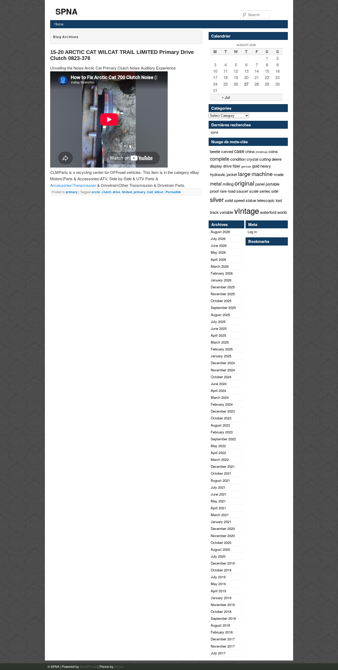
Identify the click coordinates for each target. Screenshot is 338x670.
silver (217, 199)
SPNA (66, 11)
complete (219, 158)
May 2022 (218, 445)
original (244, 183)
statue (251, 200)
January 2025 (221, 355)
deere (276, 159)
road (231, 191)
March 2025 (220, 342)
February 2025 (222, 349)
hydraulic (218, 174)
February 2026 (222, 273)
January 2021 (221, 521)
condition (238, 159)
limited (127, 192)
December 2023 (223, 411)
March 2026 (220, 266)
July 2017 (218, 652)
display (216, 166)
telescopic (266, 200)
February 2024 (222, 404)
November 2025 (223, 293)
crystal (252, 159)
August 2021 (220, 480)
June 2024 (219, 383)
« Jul (226, 97)
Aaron (118, 666)
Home (58, 23)
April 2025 (218, 335)
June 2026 (219, 245)
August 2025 (220, 314)
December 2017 (223, 638)
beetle (215, 151)
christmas (261, 152)
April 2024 (218, 390)
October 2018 (221, 611)
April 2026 (218, 259)
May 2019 (218, 583)
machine (262, 174)
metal (216, 183)
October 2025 (221, 300)
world (282, 212)
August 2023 (220, 425)
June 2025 (219, 328)
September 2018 (223, 618)
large (244, 174)
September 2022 (223, 438)
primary (72, 192)
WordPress (88, 666)
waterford (268, 212)
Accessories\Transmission (73, 185)
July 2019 (218, 576)
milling (228, 184)
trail (150, 192)
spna (214, 132)
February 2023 (222, 432)
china (250, 151)
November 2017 (223, 646)
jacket (232, 174)
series (265, 191)
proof (214, 191)
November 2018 (223, 604)
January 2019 (221, 597)
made (279, 174)
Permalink (173, 192)
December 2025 (223, 286)
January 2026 (221, 280)
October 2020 (221, 542)
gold (255, 166)
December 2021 (223, 466)
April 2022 (218, 452)
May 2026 (218, 252)
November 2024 (223, 369)
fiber (236, 166)
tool (279, 200)
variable (226, 212)
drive (116, 192)
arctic (96, 192)
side (274, 191)
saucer (242, 191)
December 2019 (223, 563)
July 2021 (218, 487)
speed (239, 200)
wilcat (158, 192)
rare (223, 191)
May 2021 (218, 500)
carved (227, 151)
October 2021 (221, 473)
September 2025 (223, 307)
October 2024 (221, 376)
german (246, 166)
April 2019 (218, 590)
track (214, 212)
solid (229, 200)
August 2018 (220, 625)
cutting (265, 159)
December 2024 (223, 362)
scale (254, 191)
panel (260, 184)
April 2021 (218, 507)
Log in (252, 231)
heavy (265, 166)
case (239, 150)
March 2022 (220, 459)
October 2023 (221, 418)
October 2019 (221, 569)
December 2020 (223, 528)
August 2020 (220, 549)
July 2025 (218, 321)
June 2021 (219, 494)
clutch (106, 192)
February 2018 (222, 632)
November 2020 (223, 535)
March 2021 (220, 514)
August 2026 (220, 231)
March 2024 (220, 397)
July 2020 (218, 556)
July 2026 (218, 238)
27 (246, 84)
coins (273, 151)
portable (272, 184)
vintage (246, 210)
